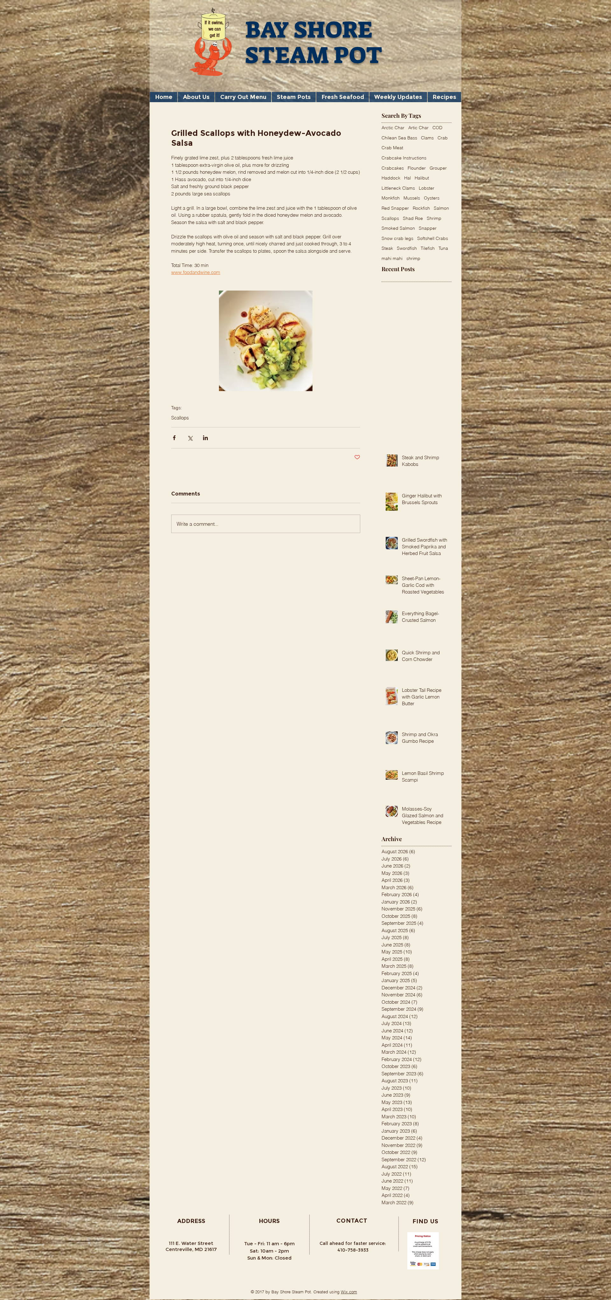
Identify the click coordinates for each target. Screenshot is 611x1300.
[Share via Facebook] (174, 438)
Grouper (438, 168)
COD (437, 127)
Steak (387, 248)
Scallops (180, 418)
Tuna (443, 248)
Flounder (417, 168)
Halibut (422, 178)
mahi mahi (392, 258)
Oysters (431, 198)
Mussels (412, 198)
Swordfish (407, 248)
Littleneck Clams (398, 188)
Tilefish (428, 248)
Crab (443, 138)
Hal (407, 178)
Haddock (391, 178)
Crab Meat (392, 148)
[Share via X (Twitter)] (190, 438)
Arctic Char (393, 127)
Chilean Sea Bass (399, 138)
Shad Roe (413, 218)
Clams (427, 138)
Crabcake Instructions (404, 158)
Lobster (426, 188)
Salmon (441, 208)
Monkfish (391, 198)
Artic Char (418, 127)
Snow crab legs (397, 238)
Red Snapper (395, 208)
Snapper (428, 228)
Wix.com (349, 1291)
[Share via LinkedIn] (205, 438)
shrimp (413, 258)
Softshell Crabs (432, 238)
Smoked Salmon (398, 228)
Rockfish (421, 208)
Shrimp (434, 218)
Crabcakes (393, 168)
